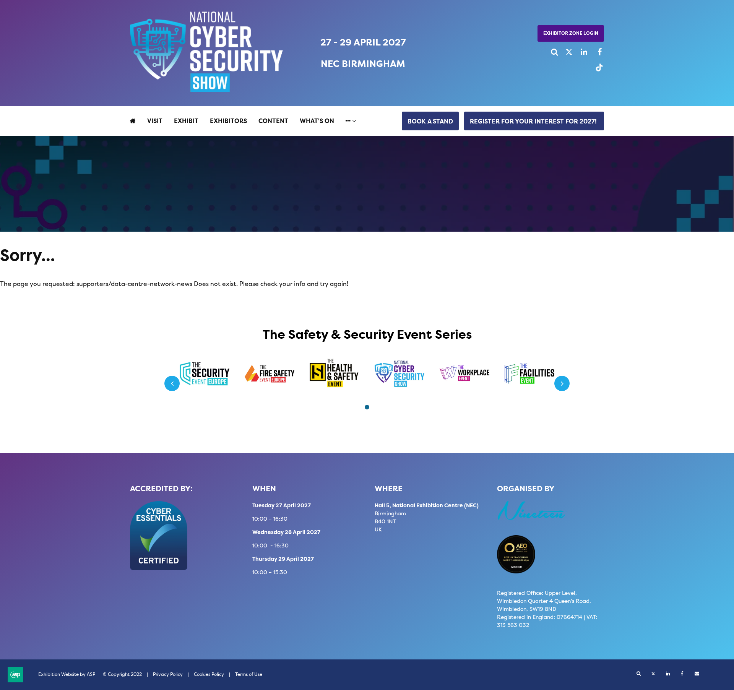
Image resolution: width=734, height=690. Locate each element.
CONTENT (273, 121)
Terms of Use (248, 674)
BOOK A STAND (430, 121)
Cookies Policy (209, 674)
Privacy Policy (168, 674)
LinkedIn (580, 52)
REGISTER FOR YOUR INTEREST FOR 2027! (534, 121)
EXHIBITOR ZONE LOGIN (570, 33)
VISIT (154, 121)
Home (133, 120)
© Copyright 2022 (122, 674)
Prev (172, 383)
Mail (696, 673)
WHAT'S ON (317, 121)
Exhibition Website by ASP (66, 674)
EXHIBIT (186, 121)
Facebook (595, 52)
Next (562, 383)
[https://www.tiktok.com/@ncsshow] (597, 70)
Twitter (566, 52)
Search (551, 52)
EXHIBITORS (228, 121)
